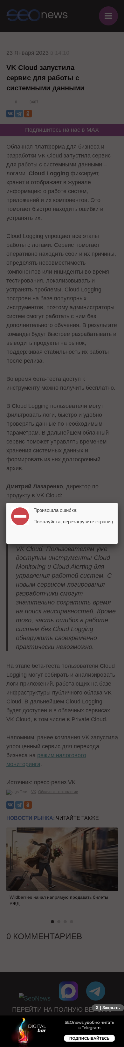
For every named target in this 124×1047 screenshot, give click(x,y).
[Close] (117, 502)
